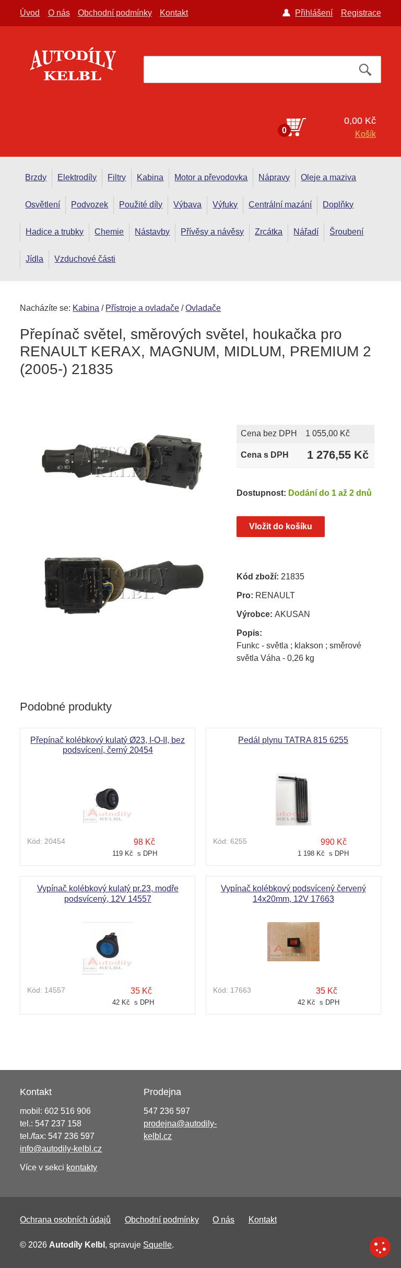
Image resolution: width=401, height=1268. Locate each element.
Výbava (187, 204)
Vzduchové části (84, 258)
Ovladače (203, 308)
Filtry (117, 177)
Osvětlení (42, 204)
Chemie (109, 231)
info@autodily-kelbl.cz (61, 1148)
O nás (59, 12)
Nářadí (306, 231)
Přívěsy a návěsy (212, 231)
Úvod (30, 12)
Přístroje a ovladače (142, 308)
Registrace (361, 12)
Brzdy (35, 177)
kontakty (81, 1167)
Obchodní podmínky (115, 12)
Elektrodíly (77, 177)
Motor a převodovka (210, 177)
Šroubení (346, 231)
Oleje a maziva (328, 177)
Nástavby (152, 231)
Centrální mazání (280, 204)
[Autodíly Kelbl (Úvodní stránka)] (72, 66)
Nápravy (274, 177)
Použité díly (140, 204)
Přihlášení (314, 12)
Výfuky (225, 204)
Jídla (34, 258)
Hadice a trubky (55, 231)
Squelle (157, 1244)
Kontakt (174, 12)
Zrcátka (268, 231)
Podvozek (89, 204)
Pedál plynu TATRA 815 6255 (293, 740)
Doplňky (338, 204)
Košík (365, 134)
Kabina (150, 177)
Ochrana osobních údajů (65, 1219)
